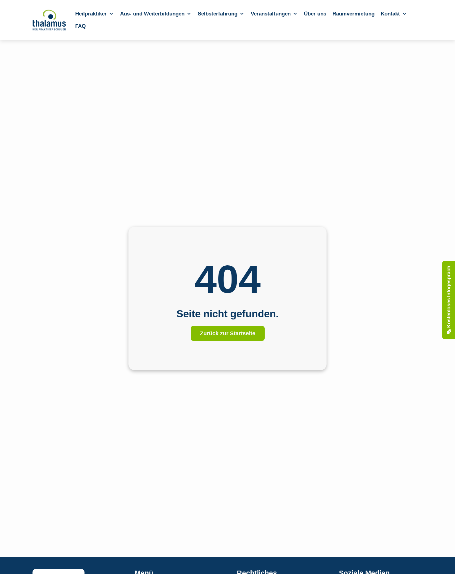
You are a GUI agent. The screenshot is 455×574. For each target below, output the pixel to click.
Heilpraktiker (91, 14)
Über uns (315, 14)
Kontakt (390, 14)
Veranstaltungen (271, 14)
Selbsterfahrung (217, 14)
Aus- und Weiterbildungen (152, 14)
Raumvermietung (353, 14)
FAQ (80, 26)
